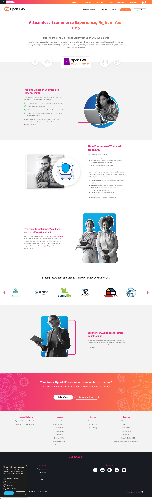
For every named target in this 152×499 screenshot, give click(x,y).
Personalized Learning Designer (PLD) (126, 441)
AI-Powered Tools (126, 421)
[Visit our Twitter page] (117, 470)
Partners (42, 479)
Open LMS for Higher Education (25, 421)
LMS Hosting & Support (93, 421)
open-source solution (56, 236)
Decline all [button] (20, 493)
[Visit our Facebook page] (95, 470)
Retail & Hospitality (59, 441)
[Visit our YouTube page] (124, 470)
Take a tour (126, 10)
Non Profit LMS (59, 438)
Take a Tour (63, 397)
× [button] (26, 465)
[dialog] (15, 480)
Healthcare (59, 428)
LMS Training (93, 428)
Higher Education (59, 431)
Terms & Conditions (28, 491)
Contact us (42, 472)
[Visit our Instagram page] (109, 470)
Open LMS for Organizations (25, 424)
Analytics (126, 424)
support (45, 246)
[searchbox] (10, 2)
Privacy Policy (42, 491)
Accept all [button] (9, 493)
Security (126, 445)
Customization (126, 431)
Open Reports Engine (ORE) (126, 438)
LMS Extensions (93, 424)
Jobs (42, 476)
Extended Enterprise (59, 424)
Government (59, 435)
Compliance (126, 428)
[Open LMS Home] (3, 2)
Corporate (59, 421)
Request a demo (139, 10)
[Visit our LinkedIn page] (102, 470)
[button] (76, 2)
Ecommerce (126, 435)
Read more (16, 475)
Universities (59, 445)
